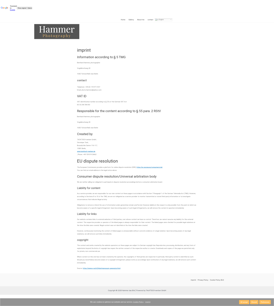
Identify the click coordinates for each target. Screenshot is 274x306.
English (161, 19)
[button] (244, 302)
